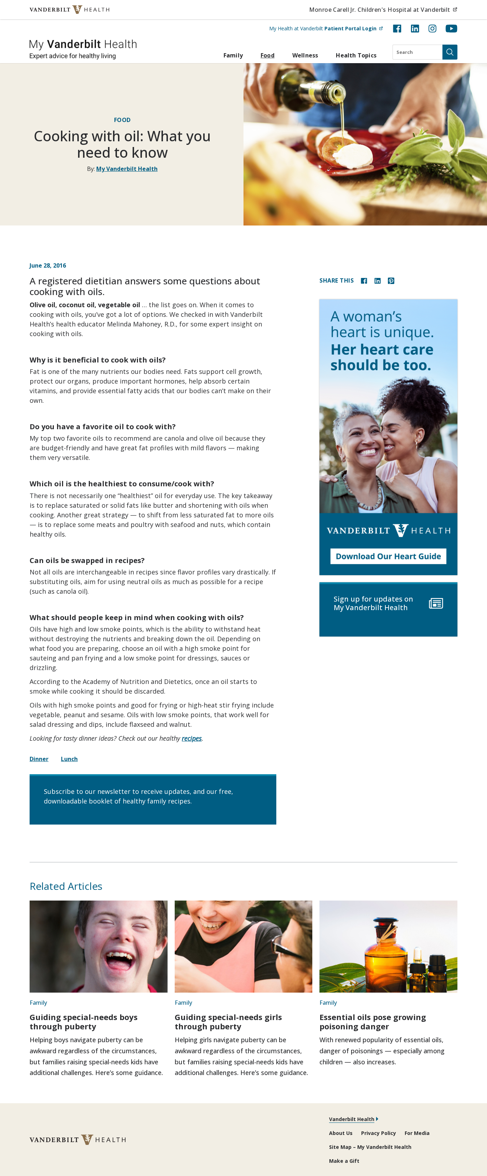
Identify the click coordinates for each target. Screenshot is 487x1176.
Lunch (69, 759)
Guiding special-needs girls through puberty (228, 1021)
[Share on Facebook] (364, 280)
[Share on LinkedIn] (377, 280)
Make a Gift (344, 1160)
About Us (341, 1133)
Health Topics (356, 55)
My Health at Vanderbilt (326, 28)
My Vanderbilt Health (127, 169)
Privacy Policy (378, 1133)
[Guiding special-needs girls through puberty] (244, 947)
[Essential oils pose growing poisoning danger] (388, 947)
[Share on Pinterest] (391, 280)
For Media (417, 1133)
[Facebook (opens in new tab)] (397, 28)
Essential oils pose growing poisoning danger (372, 1021)
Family (233, 55)
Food (268, 55)
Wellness (305, 55)
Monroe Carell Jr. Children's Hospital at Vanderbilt (383, 9)
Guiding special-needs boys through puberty (84, 1021)
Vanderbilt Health (351, 1119)
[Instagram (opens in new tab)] (432, 28)
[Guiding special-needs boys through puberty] (99, 947)
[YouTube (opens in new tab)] (451, 28)
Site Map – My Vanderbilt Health (370, 1147)
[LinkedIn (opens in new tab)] (415, 28)
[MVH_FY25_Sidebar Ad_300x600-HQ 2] (388, 437)
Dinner (39, 759)
